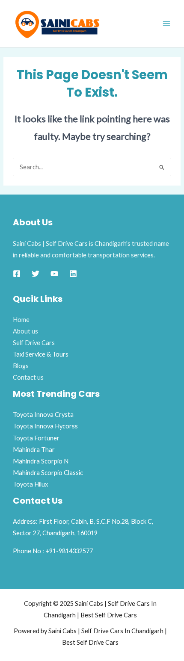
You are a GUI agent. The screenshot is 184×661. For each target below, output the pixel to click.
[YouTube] (54, 273)
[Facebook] (17, 273)
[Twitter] (35, 273)
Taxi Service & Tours (40, 354)
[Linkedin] (73, 273)
